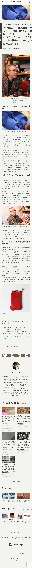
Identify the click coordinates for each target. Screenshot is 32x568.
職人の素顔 (5, 348)
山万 (25, 519)
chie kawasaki (16, 48)
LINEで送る (19, 355)
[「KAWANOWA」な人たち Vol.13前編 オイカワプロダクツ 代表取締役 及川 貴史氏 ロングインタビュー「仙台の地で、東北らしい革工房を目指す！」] (8, 439)
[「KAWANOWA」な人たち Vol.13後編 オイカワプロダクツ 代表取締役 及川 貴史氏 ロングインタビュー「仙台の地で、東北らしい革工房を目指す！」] (23, 413)
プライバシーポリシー (16, 558)
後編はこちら (16, 102)
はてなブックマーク (26, 355)
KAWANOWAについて (16, 556)
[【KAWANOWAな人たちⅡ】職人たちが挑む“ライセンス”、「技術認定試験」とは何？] (8, 415)
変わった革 (18, 346)
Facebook (12, 355)
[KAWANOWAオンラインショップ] (29, 2)
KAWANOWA (16, 2)
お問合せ (16, 560)
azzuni (18, 520)
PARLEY (5, 346)
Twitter (5, 355)
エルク (11, 346)
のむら (3, 519)
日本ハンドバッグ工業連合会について (16, 553)
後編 (3, 321)
